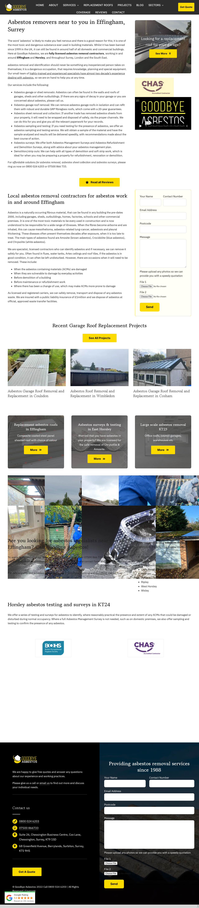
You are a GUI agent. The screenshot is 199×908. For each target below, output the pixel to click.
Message (145, 237)
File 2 (143, 292)
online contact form (88, 561)
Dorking (85, 573)
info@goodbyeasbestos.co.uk (44, 561)
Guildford (101, 573)
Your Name (146, 196)
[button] (10, 374)
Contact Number (173, 196)
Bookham (73, 573)
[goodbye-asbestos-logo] (17, 5)
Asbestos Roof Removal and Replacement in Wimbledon (92, 393)
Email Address (148, 210)
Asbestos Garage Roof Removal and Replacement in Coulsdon (36, 393)
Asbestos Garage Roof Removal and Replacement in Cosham (161, 393)
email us (45, 783)
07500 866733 (29, 828)
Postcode (145, 223)
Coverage (30, 890)
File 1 (143, 282)
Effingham (147, 561)
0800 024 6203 (29, 821)
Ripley (144, 582)
